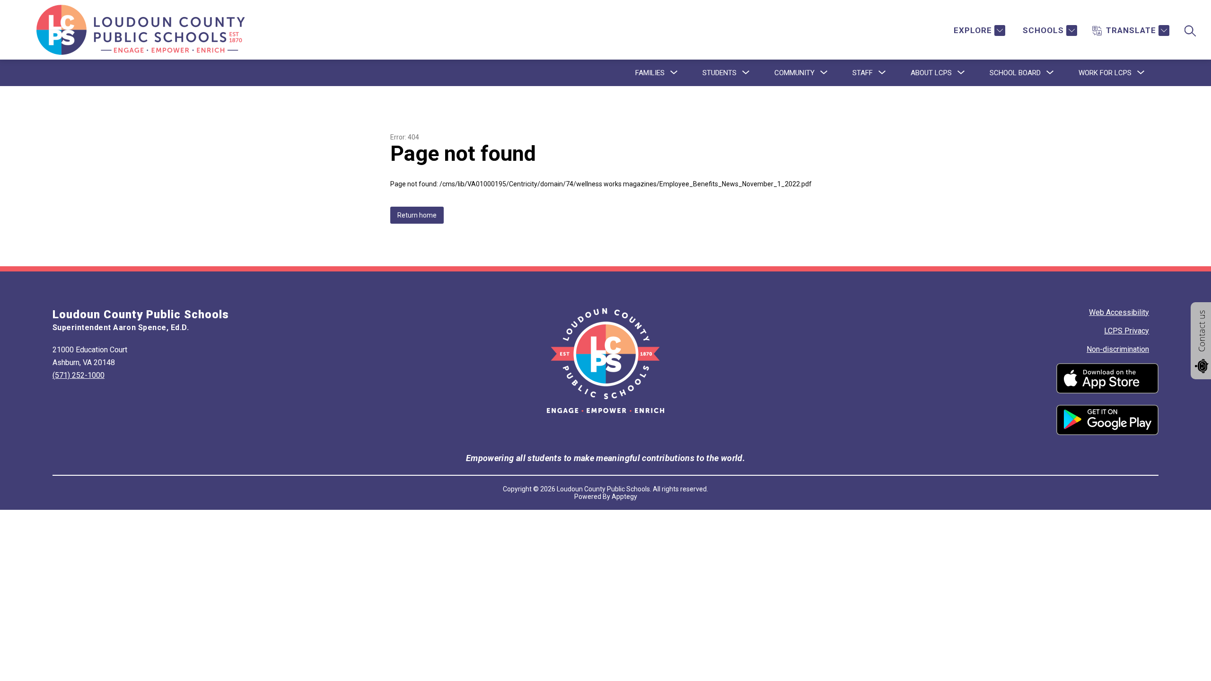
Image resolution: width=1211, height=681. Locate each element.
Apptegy (624, 496)
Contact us (1201, 331)
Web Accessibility (1119, 312)
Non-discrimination (1118, 349)
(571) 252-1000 (79, 375)
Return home (417, 215)
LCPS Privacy (1126, 330)
